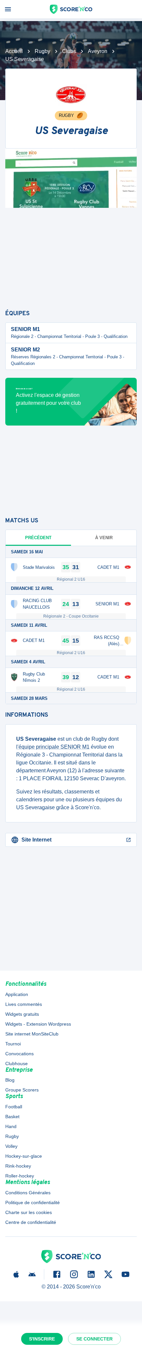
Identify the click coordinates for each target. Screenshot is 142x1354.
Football (13, 1106)
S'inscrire (42, 1338)
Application (16, 994)
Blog (10, 1080)
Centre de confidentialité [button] (30, 1222)
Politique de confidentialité (32, 1202)
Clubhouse (16, 1063)
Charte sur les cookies (28, 1212)
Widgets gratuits (22, 1014)
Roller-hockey (19, 1175)
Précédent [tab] (38, 537)
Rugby (42, 51)
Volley (11, 1146)
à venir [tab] (104, 537)
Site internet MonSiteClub (31, 1033)
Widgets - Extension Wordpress (38, 1024)
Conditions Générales (28, 1192)
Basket (12, 1116)
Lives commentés (23, 1004)
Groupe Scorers (22, 1089)
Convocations (19, 1053)
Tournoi (13, 1043)
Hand (11, 1126)
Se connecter (94, 1338)
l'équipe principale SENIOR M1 (52, 747)
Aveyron (97, 51)
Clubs (69, 51)
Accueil (14, 51)
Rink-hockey (18, 1166)
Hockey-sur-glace (23, 1156)
